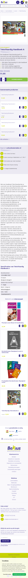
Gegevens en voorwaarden (14, 463)
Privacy (14, 557)
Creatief (14, 491)
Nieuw (14, 495)
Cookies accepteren (19, 574)
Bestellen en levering (14, 461)
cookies (23, 571)
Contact (14, 471)
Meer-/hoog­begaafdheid (14, 485)
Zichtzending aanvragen (14, 469)
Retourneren (14, 465)
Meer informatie (5, 71)
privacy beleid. (4, 545)
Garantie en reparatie (14, 459)
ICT (14, 497)
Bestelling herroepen (14, 467)
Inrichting (14, 493)
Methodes (14, 482)
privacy (18, 571)
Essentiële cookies (7, 574)
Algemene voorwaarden (14, 554)
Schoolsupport (5, 47)
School (14, 499)
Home (2, 11)
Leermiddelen (9, 11)
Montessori (14, 487)
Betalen (14, 457)
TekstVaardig (22, 11)
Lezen (15, 11)
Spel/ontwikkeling (14, 489)
